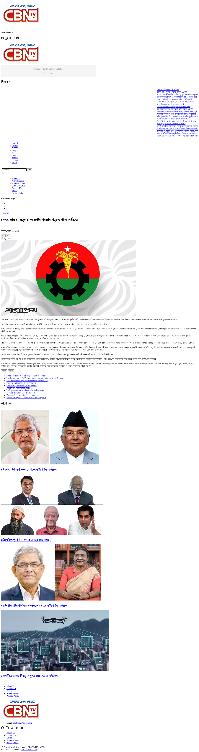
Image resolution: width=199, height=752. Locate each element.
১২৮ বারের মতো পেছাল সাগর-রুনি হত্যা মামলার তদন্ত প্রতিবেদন (170, 111)
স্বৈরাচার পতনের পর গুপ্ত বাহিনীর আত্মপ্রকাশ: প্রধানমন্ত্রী (167, 114)
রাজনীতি (14, 162)
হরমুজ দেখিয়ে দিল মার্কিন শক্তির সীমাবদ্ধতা (21, 383)
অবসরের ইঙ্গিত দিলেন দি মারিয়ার (158, 89)
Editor (14, 190)
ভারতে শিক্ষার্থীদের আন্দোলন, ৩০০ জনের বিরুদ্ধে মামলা (166, 102)
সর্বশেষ (4, 371)
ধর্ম (13, 153)
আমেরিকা (15, 145)
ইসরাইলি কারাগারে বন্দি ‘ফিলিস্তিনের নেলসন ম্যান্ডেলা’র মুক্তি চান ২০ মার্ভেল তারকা (34, 378)
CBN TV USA (18, 186)
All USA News (18, 183)
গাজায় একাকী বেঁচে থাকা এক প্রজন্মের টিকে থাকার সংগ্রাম (26, 376)
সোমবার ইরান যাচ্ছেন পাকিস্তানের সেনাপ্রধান (21, 385)
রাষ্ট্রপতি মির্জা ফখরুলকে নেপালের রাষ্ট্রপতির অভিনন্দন (29, 469)
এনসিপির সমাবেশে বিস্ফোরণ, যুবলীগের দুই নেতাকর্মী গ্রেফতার (169, 126)
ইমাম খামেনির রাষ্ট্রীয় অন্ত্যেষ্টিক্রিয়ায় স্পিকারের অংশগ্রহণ (167, 133)
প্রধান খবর (15, 143)
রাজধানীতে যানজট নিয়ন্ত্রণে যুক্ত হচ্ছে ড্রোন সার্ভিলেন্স (29, 676)
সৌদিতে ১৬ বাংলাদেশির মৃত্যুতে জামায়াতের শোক (164, 106)
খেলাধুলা (14, 150)
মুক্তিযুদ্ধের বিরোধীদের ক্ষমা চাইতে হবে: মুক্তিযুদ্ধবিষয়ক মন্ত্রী (169, 116)
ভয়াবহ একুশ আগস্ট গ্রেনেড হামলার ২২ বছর (163, 92)
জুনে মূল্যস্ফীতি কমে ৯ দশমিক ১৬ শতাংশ (162, 123)
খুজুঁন (29, 170)
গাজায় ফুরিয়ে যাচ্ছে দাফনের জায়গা (18, 388)
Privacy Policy (18, 193)
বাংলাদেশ (15, 157)
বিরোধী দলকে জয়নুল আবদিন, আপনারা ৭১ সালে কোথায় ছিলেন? (169, 136)
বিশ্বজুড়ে (15, 160)
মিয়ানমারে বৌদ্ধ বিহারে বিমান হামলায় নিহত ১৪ (22, 395)
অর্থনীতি (14, 148)
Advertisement (18, 181)
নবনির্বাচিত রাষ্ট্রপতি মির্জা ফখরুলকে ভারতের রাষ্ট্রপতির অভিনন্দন (34, 605)
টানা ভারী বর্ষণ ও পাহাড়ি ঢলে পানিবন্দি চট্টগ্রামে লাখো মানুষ (167, 121)
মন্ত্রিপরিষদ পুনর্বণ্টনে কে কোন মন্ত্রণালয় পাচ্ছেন (26, 540)
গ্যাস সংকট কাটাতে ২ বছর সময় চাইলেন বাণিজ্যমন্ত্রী (165, 99)
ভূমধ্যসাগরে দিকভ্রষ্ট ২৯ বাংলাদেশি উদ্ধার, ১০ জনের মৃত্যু (167, 97)
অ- (8, 236)
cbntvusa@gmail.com (22, 723)
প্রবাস (14, 155)
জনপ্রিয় (11, 371)
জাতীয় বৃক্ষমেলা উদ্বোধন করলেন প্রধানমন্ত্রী (162, 119)
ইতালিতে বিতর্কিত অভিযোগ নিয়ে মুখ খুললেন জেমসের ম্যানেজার (169, 94)
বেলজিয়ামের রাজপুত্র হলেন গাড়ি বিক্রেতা (20, 393)
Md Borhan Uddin (29, 749)
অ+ (3, 236)
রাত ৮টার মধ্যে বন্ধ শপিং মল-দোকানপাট (161, 104)
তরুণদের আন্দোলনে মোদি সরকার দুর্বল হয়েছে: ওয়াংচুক (166, 109)
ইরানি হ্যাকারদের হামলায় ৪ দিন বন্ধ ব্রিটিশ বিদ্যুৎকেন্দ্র (25, 390)
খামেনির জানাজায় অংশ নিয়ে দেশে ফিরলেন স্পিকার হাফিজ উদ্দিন (169, 128)
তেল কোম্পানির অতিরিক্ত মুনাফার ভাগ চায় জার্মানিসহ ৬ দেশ (27, 380)
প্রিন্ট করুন (7, 239)
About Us (16, 178)
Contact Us (17, 188)
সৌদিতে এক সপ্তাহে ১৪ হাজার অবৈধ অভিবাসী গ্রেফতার (26, 397)
